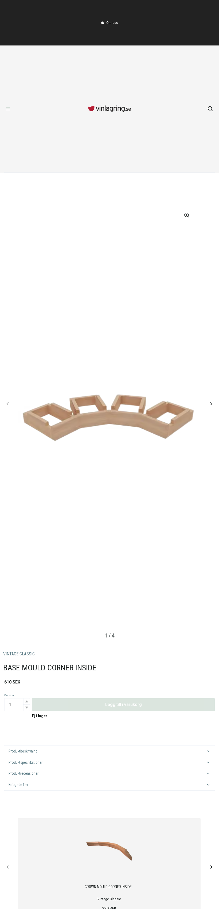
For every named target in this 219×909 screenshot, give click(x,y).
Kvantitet (9, 695)
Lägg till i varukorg (123, 704)
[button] (26, 701)
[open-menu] (8, 109)
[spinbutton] (17, 704)
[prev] (7, 404)
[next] (211, 404)
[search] (210, 109)
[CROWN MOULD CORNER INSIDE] (109, 849)
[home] (109, 109)
